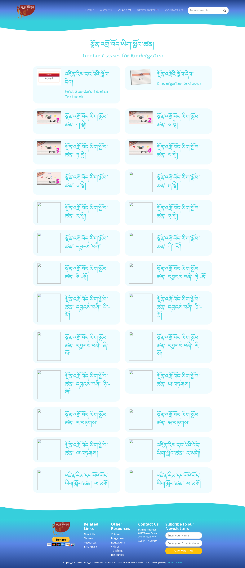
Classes (88, 538)
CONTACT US (174, 10)
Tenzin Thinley (174, 562)
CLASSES (124, 10)
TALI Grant (90, 546)
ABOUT (105, 10)
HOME (89, 10)
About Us (89, 534)
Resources (90, 542)
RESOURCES (146, 10)
